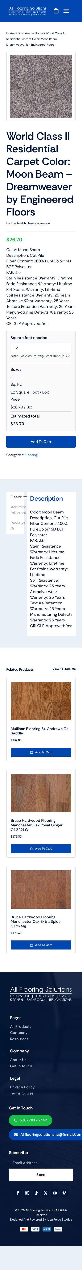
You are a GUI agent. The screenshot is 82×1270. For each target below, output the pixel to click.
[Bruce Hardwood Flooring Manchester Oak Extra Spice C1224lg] (41, 889)
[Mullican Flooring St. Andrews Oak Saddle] (41, 701)
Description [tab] (17, 497)
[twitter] (45, 1193)
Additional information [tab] (17, 509)
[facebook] (17, 1193)
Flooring (31, 455)
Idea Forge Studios (59, 1219)
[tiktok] (36, 1193)
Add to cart (41, 441)
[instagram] (27, 1193)
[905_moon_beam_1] (41, 86)
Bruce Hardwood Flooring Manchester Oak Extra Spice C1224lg (36, 922)
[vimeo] (64, 1193)
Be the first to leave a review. (28, 223)
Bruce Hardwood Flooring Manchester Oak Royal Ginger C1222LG (36, 825)
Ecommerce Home (30, 33)
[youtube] (54, 1193)
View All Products (64, 669)
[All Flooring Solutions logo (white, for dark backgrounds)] (27, 8)
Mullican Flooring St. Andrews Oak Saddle (41, 731)
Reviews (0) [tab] (17, 525)
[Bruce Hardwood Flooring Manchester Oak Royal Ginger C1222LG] (41, 793)
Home (10, 33)
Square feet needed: (29, 337)
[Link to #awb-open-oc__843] (66, 11)
